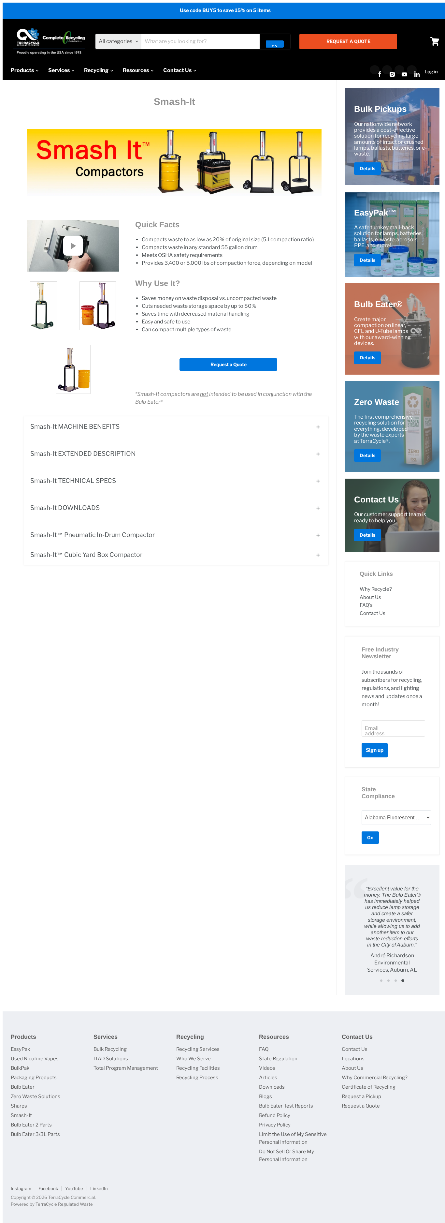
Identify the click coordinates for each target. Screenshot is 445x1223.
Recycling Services (198, 1049)
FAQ (263, 1049)
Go (370, 837)
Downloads (272, 1087)
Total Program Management (125, 1068)
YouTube (74, 1188)
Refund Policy (274, 1115)
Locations (353, 1059)
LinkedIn (99, 1188)
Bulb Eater (23, 1087)
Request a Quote (228, 364)
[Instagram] (387, 69)
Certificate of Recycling (368, 1087)
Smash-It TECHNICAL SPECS (73, 481)
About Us (370, 597)
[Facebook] (375, 69)
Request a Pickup (361, 1096)
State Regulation (278, 1059)
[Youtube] (399, 69)
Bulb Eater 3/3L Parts (35, 1134)
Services (59, 70)
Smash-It (21, 1115)
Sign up (374, 750)
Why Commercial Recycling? (375, 1078)
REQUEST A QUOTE (348, 41)
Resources (136, 70)
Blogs (265, 1096)
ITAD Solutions (110, 1059)
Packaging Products (34, 1078)
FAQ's (366, 605)
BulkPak (20, 1068)
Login (431, 72)
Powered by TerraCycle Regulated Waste (52, 1204)
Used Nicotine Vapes (35, 1059)
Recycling (96, 70)
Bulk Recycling (110, 1049)
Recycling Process (197, 1078)
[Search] (275, 44)
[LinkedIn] (412, 69)
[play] (73, 246)
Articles (268, 1078)
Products (23, 70)
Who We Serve (193, 1059)
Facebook (48, 1188)
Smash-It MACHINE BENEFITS (75, 426)
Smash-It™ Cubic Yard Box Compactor (86, 555)
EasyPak (20, 1049)
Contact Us (178, 70)
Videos (267, 1068)
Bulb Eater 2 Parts (31, 1125)
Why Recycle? (376, 589)
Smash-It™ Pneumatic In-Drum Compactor (92, 535)
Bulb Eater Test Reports (286, 1106)
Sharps (19, 1106)
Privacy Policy (275, 1125)
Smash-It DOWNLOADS (65, 508)
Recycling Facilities (198, 1068)
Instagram (21, 1188)
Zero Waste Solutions (35, 1096)
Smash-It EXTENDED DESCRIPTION (83, 453)
